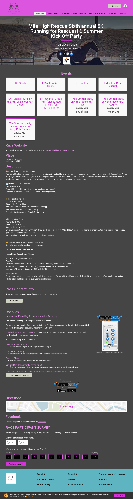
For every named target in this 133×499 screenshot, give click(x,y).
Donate (115, 6)
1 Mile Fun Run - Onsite (51, 85)
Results (103, 479)
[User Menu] (125, 6)
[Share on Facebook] (60, 53)
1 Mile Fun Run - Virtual (112, 85)
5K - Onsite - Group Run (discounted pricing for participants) (51, 103)
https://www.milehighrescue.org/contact (58, 150)
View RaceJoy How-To (18, 375)
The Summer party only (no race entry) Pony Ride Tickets (20, 126)
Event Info (53, 13)
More (122, 13)
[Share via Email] (67, 53)
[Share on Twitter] (64, 53)
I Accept (119, 495)
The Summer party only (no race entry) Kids (82, 101)
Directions (78, 49)
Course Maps (105, 484)
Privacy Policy (30, 496)
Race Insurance (75, 484)
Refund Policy (43, 484)
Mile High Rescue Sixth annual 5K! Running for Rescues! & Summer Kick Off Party (66, 31)
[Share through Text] (71, 53)
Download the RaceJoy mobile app (19, 332)
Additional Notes (15, 464)
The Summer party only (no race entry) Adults (113, 101)
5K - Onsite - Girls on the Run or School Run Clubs (20, 101)
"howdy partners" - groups (73, 13)
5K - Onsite (20, 83)
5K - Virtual (82, 83)
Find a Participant (97, 13)
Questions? (14, 300)
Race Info (40, 13)
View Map (68, 406)
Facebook (42, 422)
